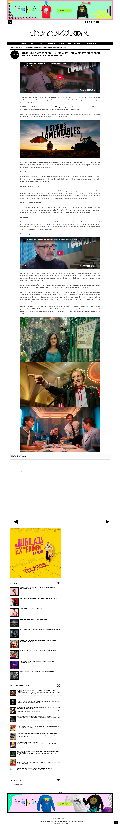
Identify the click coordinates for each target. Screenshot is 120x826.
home (23, 43)
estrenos (17, 456)
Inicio (11, 47)
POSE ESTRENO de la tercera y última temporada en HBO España (34, 768)
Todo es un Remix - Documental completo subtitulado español (34, 716)
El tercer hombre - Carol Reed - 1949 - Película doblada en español (35, 725)
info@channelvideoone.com (16, 784)
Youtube (97, 22)
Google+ (94, 22)
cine (12, 456)
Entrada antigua (107, 521)
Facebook (86, 22)
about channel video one (60, 818)
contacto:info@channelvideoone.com (60, 823)
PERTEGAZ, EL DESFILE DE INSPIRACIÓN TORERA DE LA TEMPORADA (38, 650)
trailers (23, 456)
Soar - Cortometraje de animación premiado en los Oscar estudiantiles (37, 733)
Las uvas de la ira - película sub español (28, 742)
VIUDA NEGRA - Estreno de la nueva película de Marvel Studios (38, 598)
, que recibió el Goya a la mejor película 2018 (75, 107)
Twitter (90, 22)
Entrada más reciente (16, 521)
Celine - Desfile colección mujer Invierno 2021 (33, 619)
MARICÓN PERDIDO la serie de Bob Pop (31, 608)
